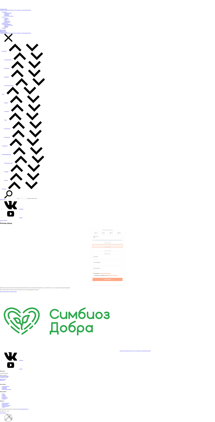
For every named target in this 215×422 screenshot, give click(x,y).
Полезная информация (6, 24)
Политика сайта (3, 379)
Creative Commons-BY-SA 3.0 (22, 409)
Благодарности (7, 21)
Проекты (6, 18)
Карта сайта (2, 380)
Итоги (5, 20)
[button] (95, 233)
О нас (3, 17)
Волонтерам (6, 68)
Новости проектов (5, 403)
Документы (6, 19)
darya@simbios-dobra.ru (4, 376)
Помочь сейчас (3, 199)
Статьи (3, 407)
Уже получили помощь (8, 85)
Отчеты (3, 395)
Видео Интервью (5, 406)
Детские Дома (5, 404)
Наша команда (7, 22)
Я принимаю (102, 273)
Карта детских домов (8, 25)
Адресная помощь (7, 59)
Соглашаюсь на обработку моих (106, 275)
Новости (6, 27)
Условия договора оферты (105, 273)
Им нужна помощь (3, 220)
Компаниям (6, 76)
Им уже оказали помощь (12, 291)
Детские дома (4, 23)
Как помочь (4, 51)
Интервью (6, 26)
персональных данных (113, 275)
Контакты (4, 28)
